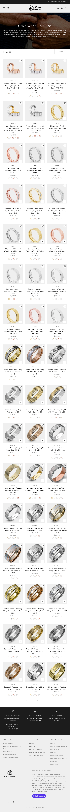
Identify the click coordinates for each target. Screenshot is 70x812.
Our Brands (32, 746)
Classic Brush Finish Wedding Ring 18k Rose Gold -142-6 (13, 170)
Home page (53, 761)
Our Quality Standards (35, 749)
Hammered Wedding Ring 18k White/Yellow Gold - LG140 (13, 372)
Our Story (31, 743)
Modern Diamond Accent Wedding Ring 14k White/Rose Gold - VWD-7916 (35, 87)
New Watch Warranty (56, 755)
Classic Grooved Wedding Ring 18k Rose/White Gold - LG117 (12, 571)
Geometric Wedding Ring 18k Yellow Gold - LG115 (35, 650)
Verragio (13, 81)
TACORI (57, 123)
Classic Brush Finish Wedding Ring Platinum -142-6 (35, 170)
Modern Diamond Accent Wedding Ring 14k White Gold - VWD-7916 (35, 128)
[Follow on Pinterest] (18, 802)
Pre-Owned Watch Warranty (58, 758)
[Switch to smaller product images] (6, 51)
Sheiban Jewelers (8, 743)
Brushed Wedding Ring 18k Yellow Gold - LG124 (35, 411)
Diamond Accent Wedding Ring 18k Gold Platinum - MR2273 (57, 450)
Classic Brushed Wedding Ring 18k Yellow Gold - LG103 (57, 688)
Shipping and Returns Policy (58, 746)
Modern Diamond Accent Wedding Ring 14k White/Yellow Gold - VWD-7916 (12, 129)
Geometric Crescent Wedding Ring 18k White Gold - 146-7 (35, 291)
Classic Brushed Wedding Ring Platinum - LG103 (35, 688)
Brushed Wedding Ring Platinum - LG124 (13, 411)
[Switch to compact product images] (10, 51)
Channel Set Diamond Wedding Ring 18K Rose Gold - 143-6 (13, 211)
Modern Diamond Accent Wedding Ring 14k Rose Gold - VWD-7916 (13, 86)
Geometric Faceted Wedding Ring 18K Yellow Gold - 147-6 (13, 331)
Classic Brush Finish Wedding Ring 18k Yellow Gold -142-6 (57, 128)
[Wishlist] (8, 8)
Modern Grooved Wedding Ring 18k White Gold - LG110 (57, 610)
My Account (53, 752)
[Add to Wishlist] (21, 61)
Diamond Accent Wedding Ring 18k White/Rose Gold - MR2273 (57, 490)
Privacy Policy (54, 764)
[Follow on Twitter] (8, 802)
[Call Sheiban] (68, 2)
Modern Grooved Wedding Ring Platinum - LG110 (57, 570)
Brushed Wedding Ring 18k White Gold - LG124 (12, 449)
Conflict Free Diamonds (36, 755)
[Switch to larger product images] (3, 51)
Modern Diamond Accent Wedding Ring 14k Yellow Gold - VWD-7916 (57, 86)
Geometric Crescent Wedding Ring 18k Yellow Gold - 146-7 (35, 251)
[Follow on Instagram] (13, 802)
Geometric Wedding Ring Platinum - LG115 (13, 650)
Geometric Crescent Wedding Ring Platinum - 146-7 (13, 291)
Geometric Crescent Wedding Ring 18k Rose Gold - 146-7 (57, 251)
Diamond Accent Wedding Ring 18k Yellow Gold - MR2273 (13, 490)
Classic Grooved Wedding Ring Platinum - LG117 (35, 529)
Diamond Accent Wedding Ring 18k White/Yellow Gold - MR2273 (34, 490)
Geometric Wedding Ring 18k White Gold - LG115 (57, 650)
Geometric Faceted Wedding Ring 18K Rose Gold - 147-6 (35, 331)
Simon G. (13, 366)
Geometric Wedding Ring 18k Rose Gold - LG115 (13, 688)
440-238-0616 (7, 751)
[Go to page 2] (43, 701)
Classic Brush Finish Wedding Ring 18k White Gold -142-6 (57, 170)
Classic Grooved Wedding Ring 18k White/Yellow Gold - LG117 (57, 530)
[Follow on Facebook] (4, 802)
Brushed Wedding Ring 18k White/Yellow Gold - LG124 (57, 411)
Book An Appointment (9, 754)
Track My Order (54, 749)
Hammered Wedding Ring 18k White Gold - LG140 (57, 371)
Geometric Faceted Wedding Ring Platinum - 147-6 (57, 291)
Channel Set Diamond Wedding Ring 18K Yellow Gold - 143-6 (35, 211)
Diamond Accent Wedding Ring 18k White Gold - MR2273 (13, 530)
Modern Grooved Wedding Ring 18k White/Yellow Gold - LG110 (12, 611)
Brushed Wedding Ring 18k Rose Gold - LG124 (35, 449)
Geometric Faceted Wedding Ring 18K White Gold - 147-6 (57, 331)
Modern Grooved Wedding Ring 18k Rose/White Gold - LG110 (35, 611)
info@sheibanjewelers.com (11, 757)
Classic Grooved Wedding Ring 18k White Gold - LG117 (35, 570)
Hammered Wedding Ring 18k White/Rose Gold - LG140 (35, 372)
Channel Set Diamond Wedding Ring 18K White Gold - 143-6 (57, 211)
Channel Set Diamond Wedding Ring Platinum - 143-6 (13, 251)
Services (52, 743)
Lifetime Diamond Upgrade (37, 752)
